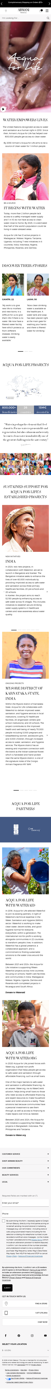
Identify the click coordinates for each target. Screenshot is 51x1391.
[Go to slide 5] (33, 630)
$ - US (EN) (6, 1350)
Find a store (41, 1304)
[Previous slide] (4, 592)
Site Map (24, 1370)
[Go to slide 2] (26, 351)
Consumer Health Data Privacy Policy (20, 1382)
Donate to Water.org (16, 1135)
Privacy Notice (15, 1278)
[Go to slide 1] (20, 351)
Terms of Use (35, 1270)
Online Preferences (34, 1373)
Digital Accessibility (14, 1375)
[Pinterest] (18, 1335)
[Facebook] (5, 1335)
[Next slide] (47, 592)
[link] (40, 11)
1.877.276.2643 (41, 1313)
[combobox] (24, 17)
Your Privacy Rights (17, 1378)
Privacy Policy (36, 1365)
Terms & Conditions (12, 1370)
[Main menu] (47, 10)
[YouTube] (45, 1335)
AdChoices (21, 1365)
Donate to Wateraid (15, 992)
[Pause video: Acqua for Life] (3, 109)
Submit (7, 1288)
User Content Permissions (16, 1373)
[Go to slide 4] (28, 630)
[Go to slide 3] (30, 351)
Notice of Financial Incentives (37, 1378)
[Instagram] (32, 1335)
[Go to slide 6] (37, 630)
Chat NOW (42, 1322)
